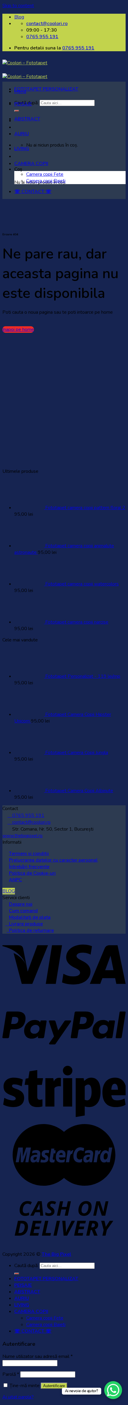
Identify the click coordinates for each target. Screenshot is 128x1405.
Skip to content (18, 5)
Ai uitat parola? (18, 1397)
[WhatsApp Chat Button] (113, 1390)
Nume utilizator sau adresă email (37, 1356)
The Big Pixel (56, 1254)
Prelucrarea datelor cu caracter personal (53, 860)
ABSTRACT (27, 119)
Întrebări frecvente (29, 866)
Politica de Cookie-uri (32, 873)
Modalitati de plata (30, 917)
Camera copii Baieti (45, 181)
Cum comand (23, 910)
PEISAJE (23, 104)
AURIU (21, 133)
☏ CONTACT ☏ (32, 191)
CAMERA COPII (31, 163)
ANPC (15, 879)
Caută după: (26, 1265)
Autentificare (54, 1386)
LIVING (21, 148)
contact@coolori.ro (29, 822)
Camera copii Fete (44, 174)
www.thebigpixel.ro (22, 835)
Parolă (10, 1374)
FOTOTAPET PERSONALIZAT (46, 89)
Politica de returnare (30, 930)
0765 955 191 (78, 48)
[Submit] (16, 1274)
